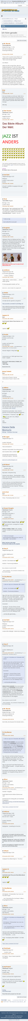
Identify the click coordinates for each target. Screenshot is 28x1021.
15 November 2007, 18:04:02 (8, 735)
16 (7, 1001)
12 (25, 1000)
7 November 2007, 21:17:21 (7, 398)
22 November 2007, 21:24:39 (8, 787)
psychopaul (7, 966)
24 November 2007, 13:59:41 (8, 953)
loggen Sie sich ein (7, 3)
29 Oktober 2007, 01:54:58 (7, 54)
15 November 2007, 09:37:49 (8, 719)
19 (12, 1001)
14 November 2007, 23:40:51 (8, 579)
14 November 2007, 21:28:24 (8, 557)
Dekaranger (15, 432)
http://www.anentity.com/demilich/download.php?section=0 (13, 802)
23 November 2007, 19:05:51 (8, 872)
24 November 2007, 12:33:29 (8, 914)
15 (5, 1001)
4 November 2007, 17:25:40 (7, 236)
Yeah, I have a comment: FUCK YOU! (10, 807)
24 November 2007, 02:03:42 (8, 891)
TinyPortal (3, 1012)
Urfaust (6, 851)
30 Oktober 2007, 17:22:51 (7, 93)
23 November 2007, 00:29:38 (8, 823)
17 (9, 1001)
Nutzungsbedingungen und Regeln (16, 1012)
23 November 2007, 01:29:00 (8, 856)
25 (22, 1001)
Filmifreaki (7, 948)
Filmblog (4, 990)
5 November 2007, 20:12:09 (7, 374)
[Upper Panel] (25, 19)
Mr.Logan (6, 437)
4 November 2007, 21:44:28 (7, 346)
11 (24, 1000)
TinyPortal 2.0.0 (11, 1019)
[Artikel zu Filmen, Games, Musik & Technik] (4, 52)
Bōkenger (4, 432)
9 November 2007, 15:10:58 (7, 495)
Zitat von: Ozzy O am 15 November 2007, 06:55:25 (14, 738)
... (23, 1001)
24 (20, 1001)
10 (22, 1000)
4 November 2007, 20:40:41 (7, 318)
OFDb (5, 29)
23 (18, 1001)
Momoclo (6, 430)
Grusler (6, 334)
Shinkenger (9, 432)
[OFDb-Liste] (9, 393)
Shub (5, 199)
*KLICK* (14, 408)
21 (15, 1001)
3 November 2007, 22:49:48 (7, 183)
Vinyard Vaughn (9, 508)
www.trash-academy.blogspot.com (9, 460)
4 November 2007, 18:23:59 (7, 277)
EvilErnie (6, 811)
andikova (6, 270)
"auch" (11, 165)
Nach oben (3, 1000)
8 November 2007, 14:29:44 (7, 444)
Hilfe (7, 1012)
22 (17, 1001)
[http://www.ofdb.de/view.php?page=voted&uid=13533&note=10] (12, 970)
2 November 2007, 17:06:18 (7, 119)
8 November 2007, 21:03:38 (7, 470)
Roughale (7, 228)
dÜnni (5, 779)
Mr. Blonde (7, 43)
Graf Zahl (6, 175)
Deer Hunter (7, 111)
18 (10, 1001)
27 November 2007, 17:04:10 (8, 973)
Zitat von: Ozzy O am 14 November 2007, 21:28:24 (14, 584)
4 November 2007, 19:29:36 (7, 298)
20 (13, 1001)
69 (24, 1001)
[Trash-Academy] (4, 440)
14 (4, 1001)
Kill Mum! (7, 464)
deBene (6, 387)
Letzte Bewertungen (6, 991)
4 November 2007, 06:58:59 (7, 206)
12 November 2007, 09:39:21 (8, 518)
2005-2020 (18, 1019)
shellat (6, 293)
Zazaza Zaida (8, 427)
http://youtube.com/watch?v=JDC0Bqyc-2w (12, 303)
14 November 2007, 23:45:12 (8, 628)
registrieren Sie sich (19, 3)
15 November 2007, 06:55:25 (8, 652)
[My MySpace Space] (11, 233)
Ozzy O (6, 548)
